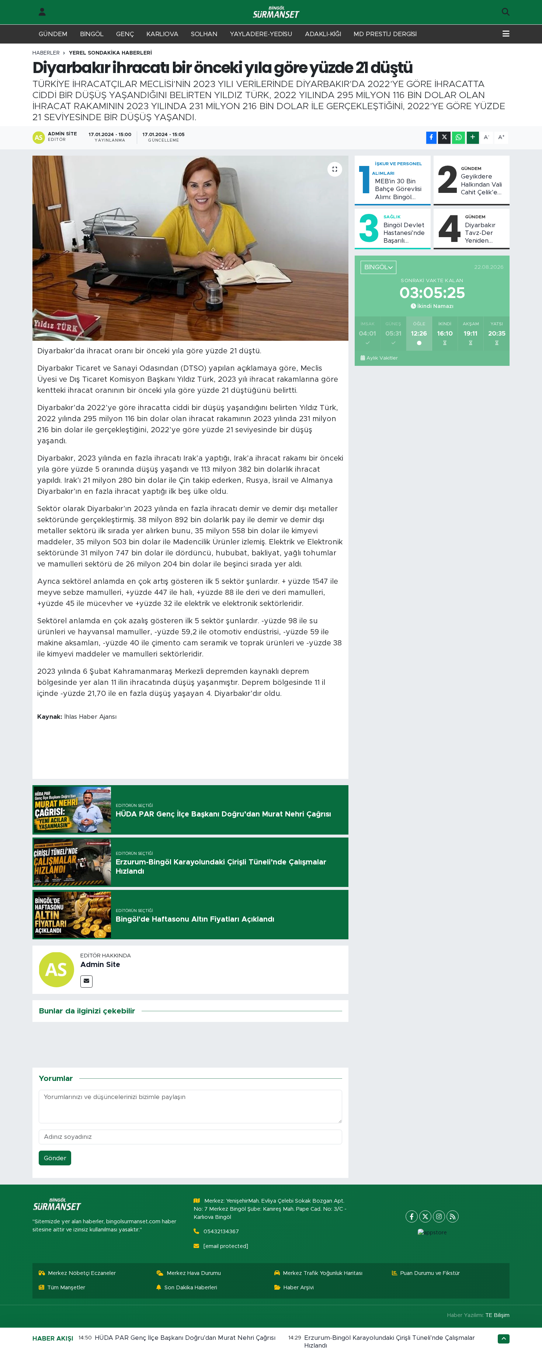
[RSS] (453, 1216)
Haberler (46, 53)
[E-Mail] (86, 981)
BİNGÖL (92, 34)
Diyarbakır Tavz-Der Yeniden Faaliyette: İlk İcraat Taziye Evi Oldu (484, 233)
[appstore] (432, 1233)
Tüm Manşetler (66, 1287)
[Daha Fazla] (473, 138)
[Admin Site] (56, 969)
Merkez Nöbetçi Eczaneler (82, 1273)
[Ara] (506, 12)
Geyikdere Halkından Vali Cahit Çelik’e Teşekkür (481, 184)
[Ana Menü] (506, 34)
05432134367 (221, 1231)
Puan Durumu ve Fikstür (430, 1273)
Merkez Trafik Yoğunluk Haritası (322, 1273)
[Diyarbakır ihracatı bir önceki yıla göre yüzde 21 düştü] (190, 248)
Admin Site (100, 964)
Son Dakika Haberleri (190, 1287)
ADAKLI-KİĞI (323, 34)
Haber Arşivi (299, 1287)
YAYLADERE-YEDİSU (261, 34)
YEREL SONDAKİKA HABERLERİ (110, 53)
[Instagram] (439, 1216)
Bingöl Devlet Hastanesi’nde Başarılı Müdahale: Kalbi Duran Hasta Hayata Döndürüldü (404, 233)
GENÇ (125, 34)
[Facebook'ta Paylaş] (431, 138)
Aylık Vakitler (382, 358)
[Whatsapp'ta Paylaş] (458, 138)
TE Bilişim (497, 1315)
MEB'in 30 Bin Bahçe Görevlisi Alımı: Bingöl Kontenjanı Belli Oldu (398, 189)
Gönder (55, 1158)
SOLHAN (204, 34)
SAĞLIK (391, 217)
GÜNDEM (53, 34)
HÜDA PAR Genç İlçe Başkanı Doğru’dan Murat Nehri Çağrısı (185, 1338)
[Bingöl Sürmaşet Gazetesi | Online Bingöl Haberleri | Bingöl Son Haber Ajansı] (277, 12)
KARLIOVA (162, 34)
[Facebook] (412, 1216)
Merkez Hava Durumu (194, 1273)
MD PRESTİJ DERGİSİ (385, 34)
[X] (425, 1216)
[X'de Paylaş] (444, 138)
